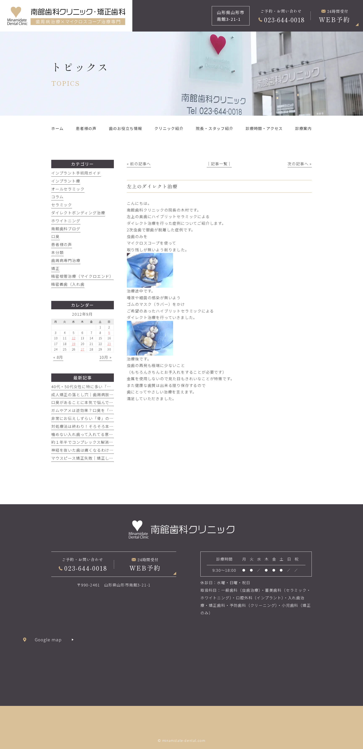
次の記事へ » (300, 163)
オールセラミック (67, 189)
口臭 (55, 236)
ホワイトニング (65, 220)
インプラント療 (65, 181)
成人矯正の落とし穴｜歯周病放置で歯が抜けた (95, 394)
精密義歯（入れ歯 (67, 284)
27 (82, 349)
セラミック (61, 204)
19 (74, 344)
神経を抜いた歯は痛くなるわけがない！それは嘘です (101, 450)
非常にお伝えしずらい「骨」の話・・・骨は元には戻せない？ (109, 418)
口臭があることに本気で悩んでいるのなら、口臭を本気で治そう (111, 402)
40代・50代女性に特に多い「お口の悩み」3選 (94, 386)
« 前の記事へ (139, 163)
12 (74, 338)
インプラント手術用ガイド (76, 173)
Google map (48, 640)
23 (109, 344)
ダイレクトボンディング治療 (78, 212)
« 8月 (58, 357)
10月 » (105, 357)
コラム (57, 196)
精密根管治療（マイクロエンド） (82, 276)
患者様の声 (61, 244)
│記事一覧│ (219, 163)
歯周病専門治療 (65, 260)
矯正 (55, 268)
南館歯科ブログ (65, 228)
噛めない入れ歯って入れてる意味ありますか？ (94, 434)
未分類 (57, 252)
